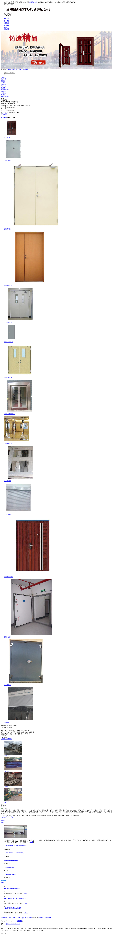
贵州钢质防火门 (8, 322)
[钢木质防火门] (58, 127)
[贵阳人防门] (58, 607)
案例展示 (24, 918)
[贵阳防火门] (58, 149)
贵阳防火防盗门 (8, 577)
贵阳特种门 (26, 69)
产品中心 (3, 77)
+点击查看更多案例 (6, 739)
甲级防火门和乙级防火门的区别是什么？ (16, 898)
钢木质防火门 (12, 69)
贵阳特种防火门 (8, 285)
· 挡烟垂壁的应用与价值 (9, 867)
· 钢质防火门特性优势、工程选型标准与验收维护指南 (14, 845)
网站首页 (6, 18)
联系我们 (6, 29)
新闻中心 (6, 27)
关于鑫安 (8, 918)
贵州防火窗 (7, 481)
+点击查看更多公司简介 (8, 817)
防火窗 (3, 88)
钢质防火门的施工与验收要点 (12, 908)
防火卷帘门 (4, 86)
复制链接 (19, 921)
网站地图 (48, 918)
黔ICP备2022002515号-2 (13, 924)
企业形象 (6, 23)
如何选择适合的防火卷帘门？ (12, 888)
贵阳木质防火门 (8, 377)
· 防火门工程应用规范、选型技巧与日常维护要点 (14, 852)
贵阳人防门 (7, 637)
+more (2, 822)
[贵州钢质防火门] (58, 304)
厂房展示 (19, 918)
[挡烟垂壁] (58, 703)
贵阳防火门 (19, 69)
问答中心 (3, 880)
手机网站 (40, 918)
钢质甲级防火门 (8, 342)
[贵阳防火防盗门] (58, 546)
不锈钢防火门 (5, 89)
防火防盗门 (4, 84)
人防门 (3, 82)
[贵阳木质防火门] (58, 359)
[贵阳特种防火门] (58, 257)
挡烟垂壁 (3, 79)
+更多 (31, 842)
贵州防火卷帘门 (8, 514)
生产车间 (6, 755)
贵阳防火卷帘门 (33, 2)
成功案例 (6, 25)
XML (44, 918)
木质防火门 (4, 91)
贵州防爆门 (7, 685)
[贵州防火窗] (58, 462)
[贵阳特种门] (58, 195)
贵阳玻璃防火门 (8, 443)
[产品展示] (4, 114)
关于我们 (6, 20)
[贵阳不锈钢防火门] (58, 396)
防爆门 (3, 81)
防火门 (3, 95)
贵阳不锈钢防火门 (9, 414)
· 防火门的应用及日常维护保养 (10, 874)
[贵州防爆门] (58, 661)
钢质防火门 (4, 93)
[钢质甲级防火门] (58, 332)
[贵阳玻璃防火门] (58, 428)
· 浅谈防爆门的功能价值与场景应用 (11, 860)
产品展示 (6, 22)
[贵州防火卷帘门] (58, 497)
